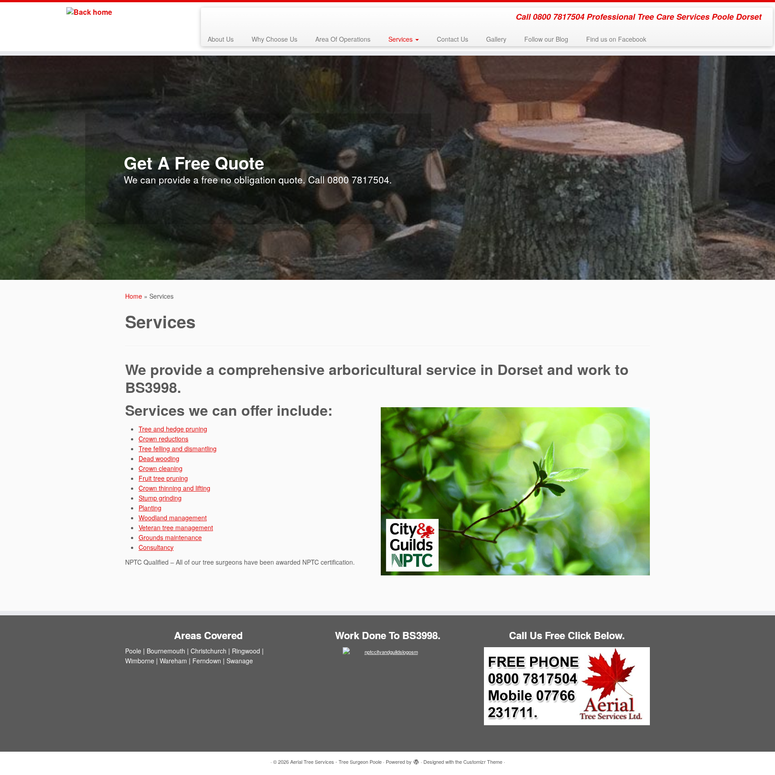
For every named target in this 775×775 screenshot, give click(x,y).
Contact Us (452, 39)
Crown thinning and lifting (174, 487)
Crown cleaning (161, 468)
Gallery (496, 39)
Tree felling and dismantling (178, 448)
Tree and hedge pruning (173, 428)
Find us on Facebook (616, 39)
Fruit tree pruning (163, 478)
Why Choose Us (274, 39)
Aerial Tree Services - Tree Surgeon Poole (336, 761)
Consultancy (156, 547)
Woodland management (173, 517)
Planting (150, 507)
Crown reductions (163, 438)
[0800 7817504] (567, 686)
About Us (221, 39)
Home (133, 296)
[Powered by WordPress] (416, 760)
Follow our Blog (546, 39)
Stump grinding (160, 497)
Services (401, 39)
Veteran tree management (176, 527)
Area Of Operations (342, 39)
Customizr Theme (482, 761)
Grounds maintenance (170, 537)
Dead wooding (159, 458)
